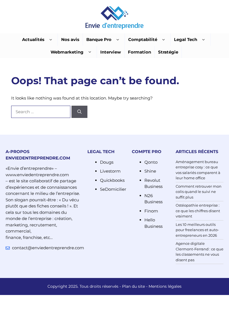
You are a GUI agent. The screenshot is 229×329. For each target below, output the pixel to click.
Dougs (106, 162)
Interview (110, 52)
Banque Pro (98, 39)
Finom (151, 211)
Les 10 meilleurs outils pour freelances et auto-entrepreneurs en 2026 (197, 230)
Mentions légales (165, 286)
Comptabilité (142, 39)
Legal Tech (185, 39)
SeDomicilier (113, 189)
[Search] (79, 112)
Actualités (33, 39)
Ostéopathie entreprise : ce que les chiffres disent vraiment (198, 210)
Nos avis (70, 39)
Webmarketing (67, 52)
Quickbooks (112, 180)
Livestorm (110, 171)
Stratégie (168, 52)
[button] (50, 40)
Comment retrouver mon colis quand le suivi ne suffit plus (198, 191)
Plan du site (133, 286)
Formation (139, 52)
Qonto (151, 162)
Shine (150, 171)
